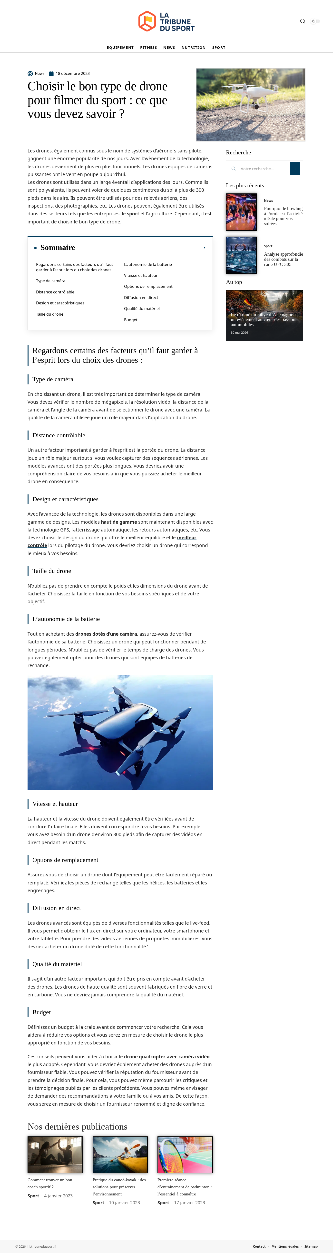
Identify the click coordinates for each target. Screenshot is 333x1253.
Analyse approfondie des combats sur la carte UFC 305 (283, 259)
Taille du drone (49, 314)
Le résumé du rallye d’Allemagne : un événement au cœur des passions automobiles (264, 319)
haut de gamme (119, 522)
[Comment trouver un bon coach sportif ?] (55, 1155)
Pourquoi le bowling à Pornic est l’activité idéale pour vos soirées (283, 216)
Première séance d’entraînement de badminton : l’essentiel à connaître (184, 1186)
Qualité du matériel (142, 308)
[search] (302, 21)
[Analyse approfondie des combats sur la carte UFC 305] (241, 255)
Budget (130, 319)
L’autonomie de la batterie (148, 264)
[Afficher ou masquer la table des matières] (140, 248)
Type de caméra (50, 280)
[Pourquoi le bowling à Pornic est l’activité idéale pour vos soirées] (241, 212)
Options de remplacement (148, 286)
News (268, 200)
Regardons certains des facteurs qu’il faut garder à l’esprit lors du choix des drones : (74, 267)
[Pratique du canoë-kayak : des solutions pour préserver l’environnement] (120, 1155)
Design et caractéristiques (60, 303)
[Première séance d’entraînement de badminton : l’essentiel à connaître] (185, 1155)
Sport (33, 1195)
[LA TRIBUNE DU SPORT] (166, 21)
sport (133, 214)
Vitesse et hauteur (141, 275)
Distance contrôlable (55, 292)
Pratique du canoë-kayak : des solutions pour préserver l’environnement (119, 1186)
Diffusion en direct (141, 297)
